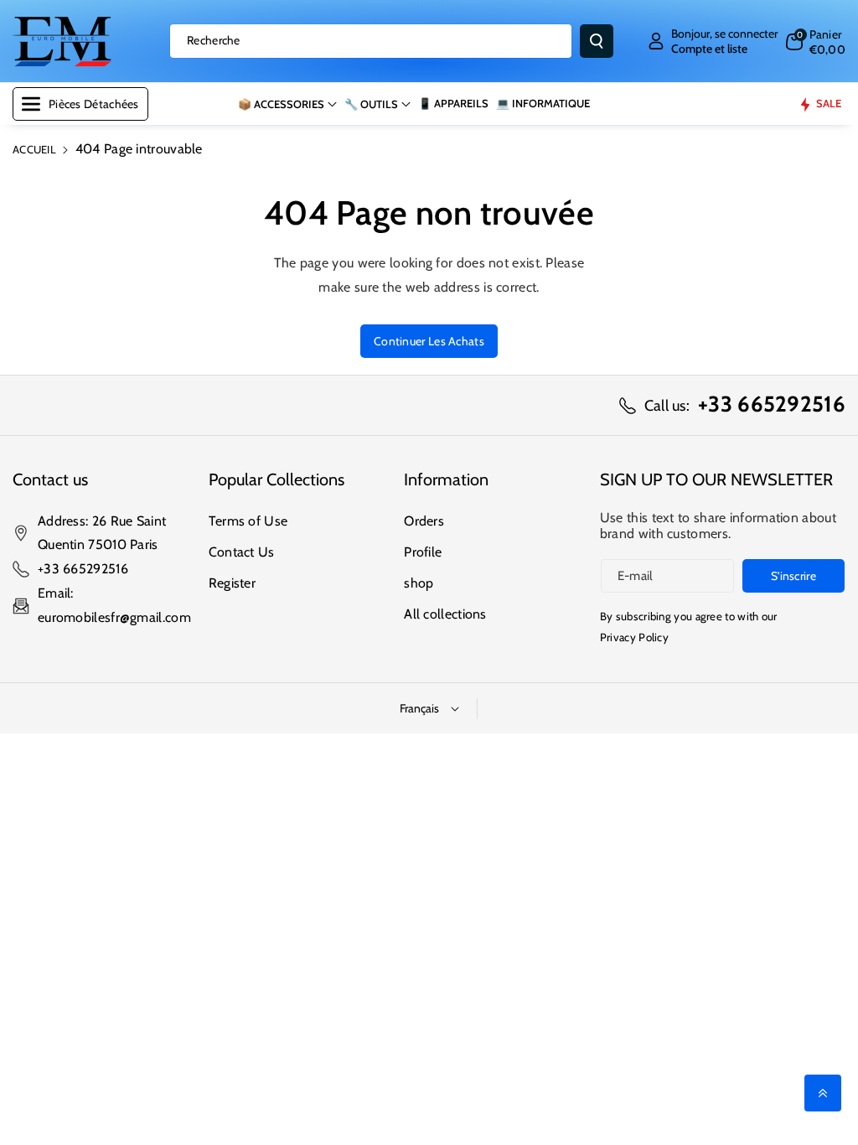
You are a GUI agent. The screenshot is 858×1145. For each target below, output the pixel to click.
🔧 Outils (371, 104)
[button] (816, 41)
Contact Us (242, 552)
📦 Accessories (281, 104)
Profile (423, 552)
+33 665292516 (83, 569)
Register (232, 583)
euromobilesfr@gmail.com (114, 617)
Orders (424, 521)
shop (418, 583)
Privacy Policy (634, 637)
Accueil (34, 149)
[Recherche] (596, 41)
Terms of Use (248, 521)
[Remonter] (822, 1093)
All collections (445, 614)
